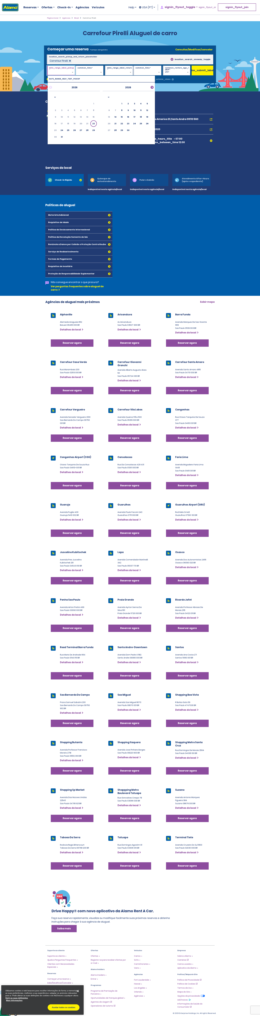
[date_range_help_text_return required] (119, 71)
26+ (167, 71)
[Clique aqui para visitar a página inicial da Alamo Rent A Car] (9, 7)
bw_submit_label (202, 70)
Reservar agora (72, 343)
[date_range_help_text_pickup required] (61, 71)
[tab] (64, 180)
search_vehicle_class (158, 79)
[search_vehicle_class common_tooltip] (173, 79)
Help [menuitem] (131, 7)
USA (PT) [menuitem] (147, 7)
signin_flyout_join (236, 7)
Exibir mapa (207, 302)
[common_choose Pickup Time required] (89, 71)
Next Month (149, 87)
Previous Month (53, 87)
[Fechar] (77, 991)
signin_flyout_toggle (180, 7)
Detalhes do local (70, 329)
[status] (60, 61)
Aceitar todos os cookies (63, 1007)
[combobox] (130, 59)
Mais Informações (14, 1000)
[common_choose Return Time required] (147, 71)
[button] (93, 123)
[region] (42, 1000)
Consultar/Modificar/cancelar (194, 49)
